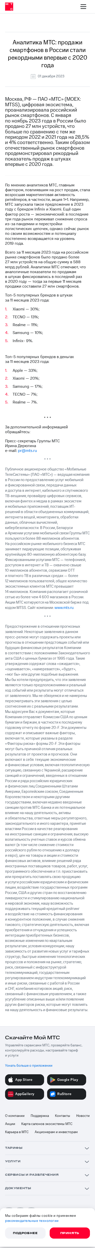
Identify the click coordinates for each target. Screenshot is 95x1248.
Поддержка (40, 1115)
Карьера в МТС (17, 1132)
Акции (10, 1124)
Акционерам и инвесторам (56, 1132)
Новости (83, 1115)
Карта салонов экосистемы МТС (46, 1124)
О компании (15, 1115)
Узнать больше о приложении (28, 1065)
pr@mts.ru (27, 450)
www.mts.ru (63, 607)
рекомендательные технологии (32, 1220)
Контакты (62, 1115)
